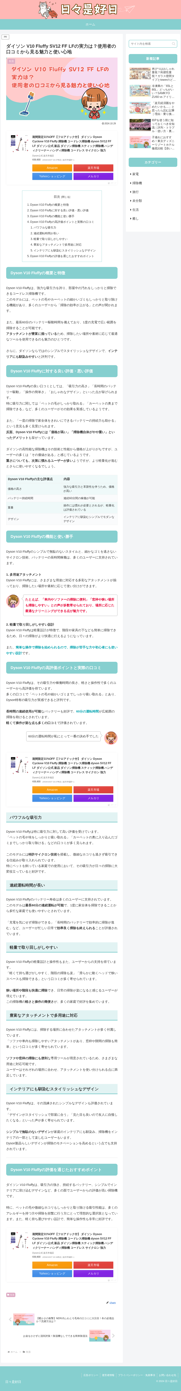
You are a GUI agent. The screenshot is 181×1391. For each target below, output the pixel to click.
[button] (174, 44)
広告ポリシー (90, 1375)
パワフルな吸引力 (45, 227)
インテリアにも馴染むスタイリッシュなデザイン (65, 250)
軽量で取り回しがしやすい (51, 238)
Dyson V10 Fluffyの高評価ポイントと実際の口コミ (62, 221)
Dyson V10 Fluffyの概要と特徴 (49, 204)
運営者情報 (108, 1375)
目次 (57, 196)
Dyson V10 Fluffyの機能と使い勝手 (52, 216)
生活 (12, 1295)
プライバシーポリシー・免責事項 (136, 1375)
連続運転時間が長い (46, 233)
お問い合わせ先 (167, 1375)
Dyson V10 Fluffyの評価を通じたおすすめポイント (62, 256)
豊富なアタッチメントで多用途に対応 (58, 244)
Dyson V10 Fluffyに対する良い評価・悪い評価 (59, 210)
